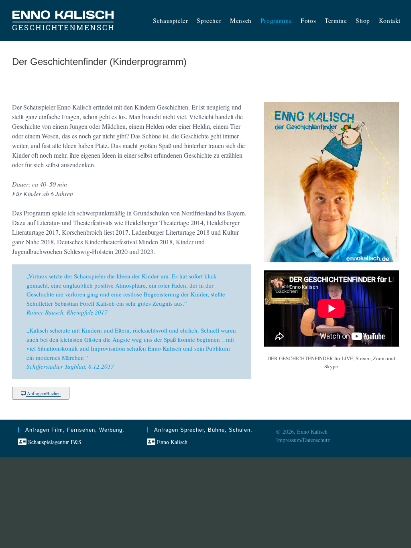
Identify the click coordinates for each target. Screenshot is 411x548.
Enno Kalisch (171, 442)
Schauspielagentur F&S (53, 442)
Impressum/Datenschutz (303, 440)
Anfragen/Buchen (43, 393)
